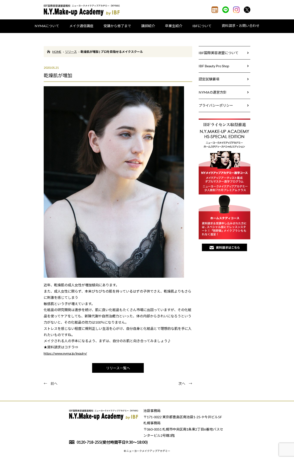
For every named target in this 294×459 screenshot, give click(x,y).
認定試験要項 (209, 79)
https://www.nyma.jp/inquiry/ (65, 353)
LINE (225, 9)
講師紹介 (148, 26)
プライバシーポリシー (216, 105)
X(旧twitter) (247, 9)
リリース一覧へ (118, 368)
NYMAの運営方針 (213, 92)
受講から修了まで (117, 26)
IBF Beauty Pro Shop (214, 66)
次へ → (185, 383)
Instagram (236, 9)
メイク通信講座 (81, 26)
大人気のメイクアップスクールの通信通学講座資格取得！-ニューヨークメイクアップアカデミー (82, 10)
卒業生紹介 (173, 26)
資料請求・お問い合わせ (241, 25)
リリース (71, 51)
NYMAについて (47, 26)
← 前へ (50, 383)
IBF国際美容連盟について (218, 53)
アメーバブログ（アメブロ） (215, 9)
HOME (56, 51)
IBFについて (202, 26)
